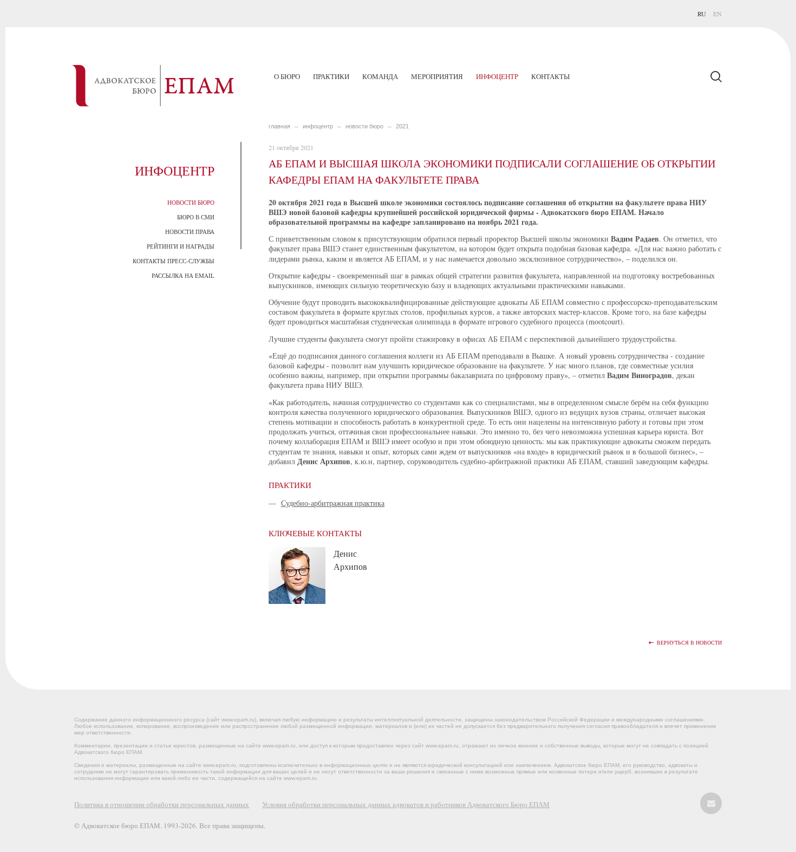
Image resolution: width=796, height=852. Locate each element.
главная (279, 126)
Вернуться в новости (689, 642)
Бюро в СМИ (195, 217)
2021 (402, 126)
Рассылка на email (183, 275)
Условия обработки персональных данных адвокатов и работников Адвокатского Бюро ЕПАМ (406, 804)
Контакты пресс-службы (173, 261)
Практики (331, 76)
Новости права (189, 231)
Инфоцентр (497, 76)
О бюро (287, 76)
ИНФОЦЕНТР (318, 126)
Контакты (550, 76)
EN (717, 13)
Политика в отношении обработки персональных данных (161, 804)
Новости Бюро (190, 202)
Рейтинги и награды (180, 246)
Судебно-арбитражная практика (332, 503)
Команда (380, 76)
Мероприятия (437, 76)
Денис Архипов (350, 560)
